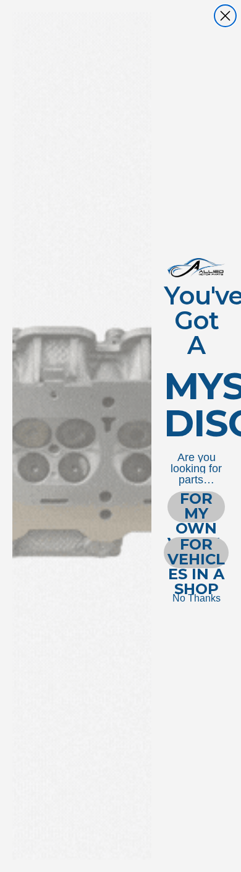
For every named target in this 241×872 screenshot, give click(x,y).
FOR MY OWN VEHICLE (196, 506)
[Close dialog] (225, 16)
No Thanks (196, 598)
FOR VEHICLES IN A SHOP (196, 552)
